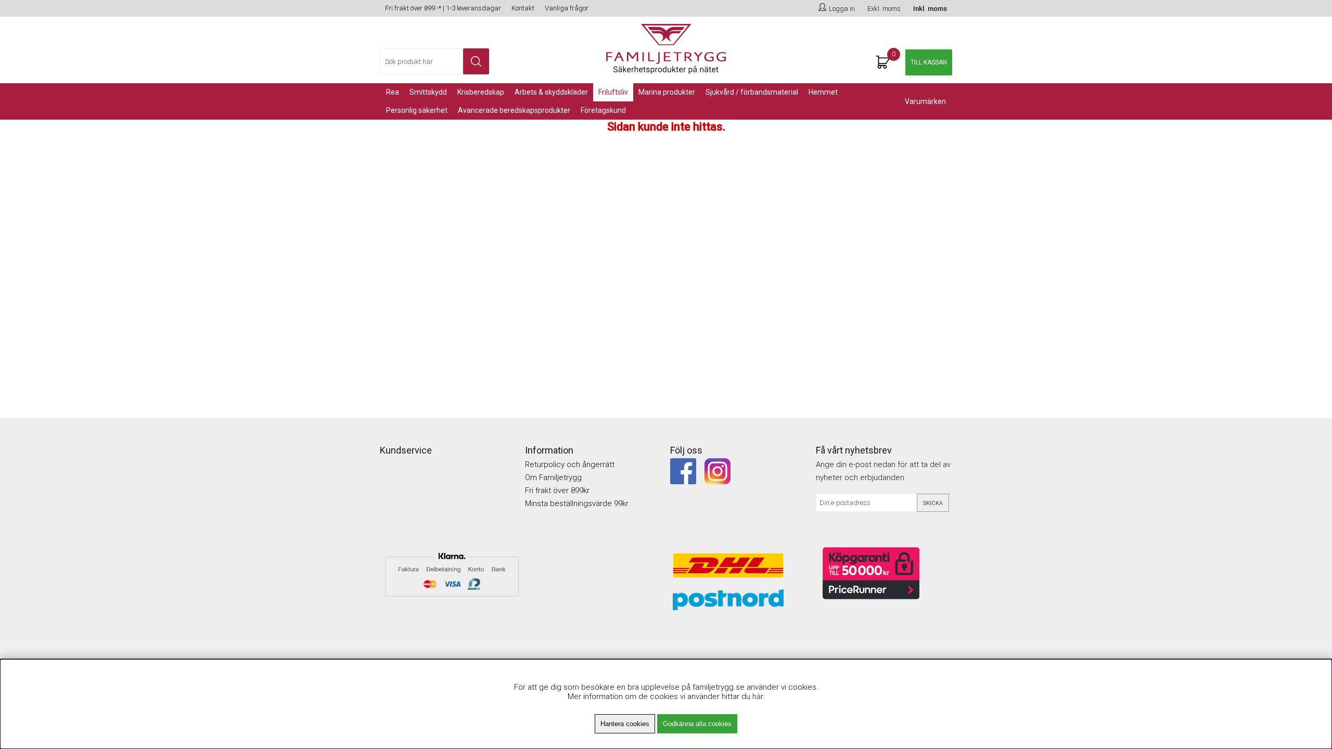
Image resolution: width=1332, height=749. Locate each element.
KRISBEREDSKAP (480, 92)
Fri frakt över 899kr (557, 490)
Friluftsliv (613, 92)
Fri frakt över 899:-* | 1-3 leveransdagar (443, 8)
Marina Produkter (666, 92)
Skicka (933, 503)
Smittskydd (428, 92)
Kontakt (522, 8)
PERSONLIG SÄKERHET (416, 110)
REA (392, 92)
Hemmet (823, 92)
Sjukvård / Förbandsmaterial (752, 92)
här (757, 696)
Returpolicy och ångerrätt (569, 464)
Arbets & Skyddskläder (551, 92)
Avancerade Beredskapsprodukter (514, 110)
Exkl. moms (884, 8)
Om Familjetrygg (553, 477)
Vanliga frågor (566, 8)
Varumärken (925, 101)
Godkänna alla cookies (697, 724)
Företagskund (603, 110)
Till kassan (929, 62)
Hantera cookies (624, 724)
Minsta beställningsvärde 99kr (577, 503)
